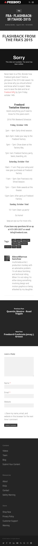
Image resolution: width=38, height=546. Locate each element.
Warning (6, 525)
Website (7, 402)
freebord (18, 240)
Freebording (15, 243)
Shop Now (7, 512)
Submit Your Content (11, 464)
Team (5, 455)
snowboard (8, 246)
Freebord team (26, 240)
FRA (19, 11)
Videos (19, 246)
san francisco (23, 243)
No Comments (29, 25)
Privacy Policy (8, 516)
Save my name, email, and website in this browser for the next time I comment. (18, 416)
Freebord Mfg (9, 92)
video (13, 246)
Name (7, 383)
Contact (6, 490)
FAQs (5, 486)
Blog (4, 460)
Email (7, 392)
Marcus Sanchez (11, 25)
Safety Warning (9, 495)
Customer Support (10, 521)
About (5, 481)
